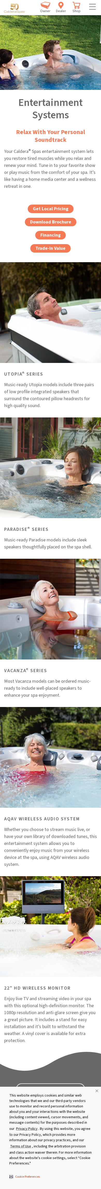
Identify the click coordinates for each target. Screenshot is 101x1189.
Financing (50, 235)
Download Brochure (50, 222)
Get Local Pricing (50, 209)
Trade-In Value (50, 248)
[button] (24, 1176)
